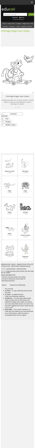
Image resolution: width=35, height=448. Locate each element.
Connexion (5, 26)
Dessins (16, 17)
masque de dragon (9, 255)
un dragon (25, 212)
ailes (29, 271)
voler (26, 271)
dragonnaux (25, 256)
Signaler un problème (27, 26)
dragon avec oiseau (28, 23)
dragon (9, 191)
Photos (22, 17)
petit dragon (25, 171)
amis (2, 272)
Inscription (12, 26)
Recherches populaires (18, 19)
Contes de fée (11, 23)
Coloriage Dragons (10, 268)
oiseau (32, 271)
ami (5, 272)
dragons (22, 271)
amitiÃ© (8, 272)
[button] (9, 125)
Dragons (18, 23)
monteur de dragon (25, 235)
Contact (18, 26)
